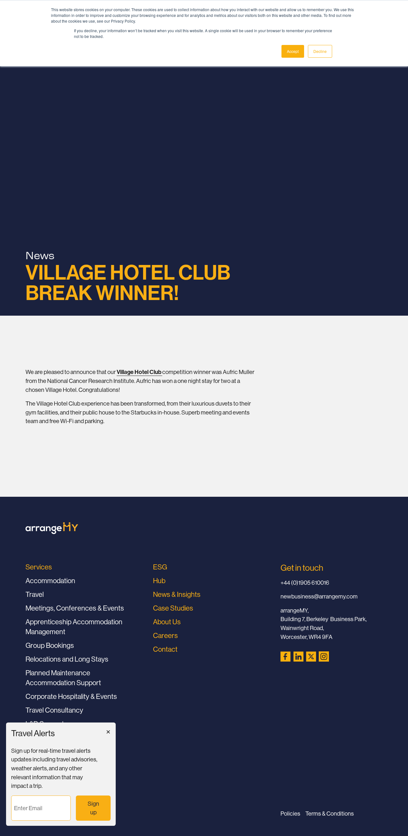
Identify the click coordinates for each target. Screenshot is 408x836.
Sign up (95, 808)
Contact (165, 649)
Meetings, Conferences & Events (75, 608)
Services (39, 566)
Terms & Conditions (329, 813)
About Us (167, 621)
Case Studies (173, 608)
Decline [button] (320, 51)
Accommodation (50, 580)
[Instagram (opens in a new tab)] (324, 656)
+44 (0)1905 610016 (304, 582)
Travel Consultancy (54, 710)
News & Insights (176, 594)
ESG (160, 566)
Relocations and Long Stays (67, 659)
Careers (165, 635)
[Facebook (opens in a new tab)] (285, 656)
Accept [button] (293, 51)
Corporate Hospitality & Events (71, 696)
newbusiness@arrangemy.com (319, 596)
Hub (159, 580)
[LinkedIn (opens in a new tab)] (298, 656)
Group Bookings (50, 645)
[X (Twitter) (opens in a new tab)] (311, 656)
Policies (290, 813)
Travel (35, 594)
